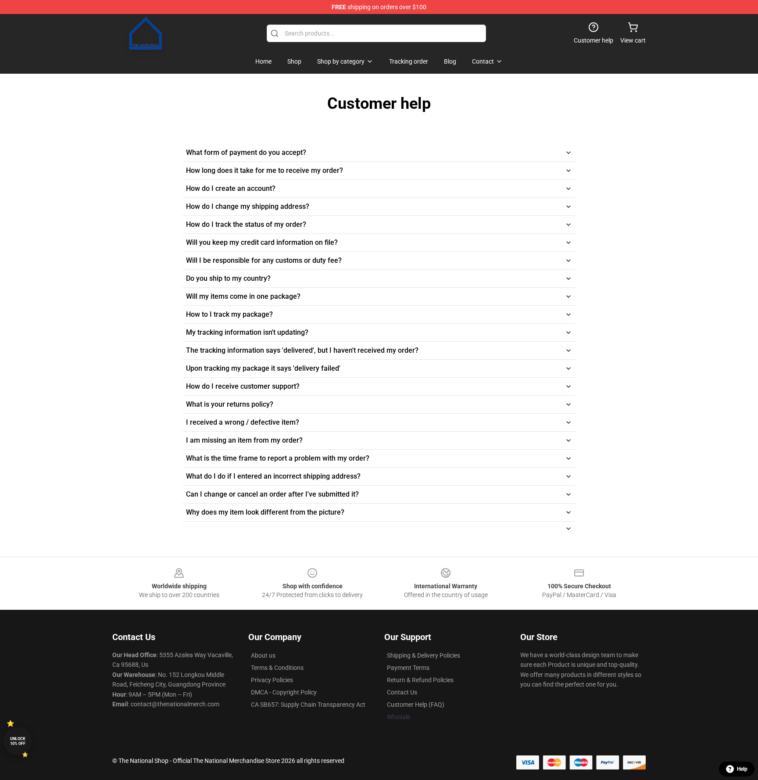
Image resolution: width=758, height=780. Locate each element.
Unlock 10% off (17, 741)
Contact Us (402, 692)
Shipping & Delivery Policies (423, 655)
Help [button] (742, 769)
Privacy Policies (272, 679)
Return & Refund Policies (420, 679)
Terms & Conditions (277, 667)
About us (263, 655)
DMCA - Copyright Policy (284, 692)
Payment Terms (408, 667)
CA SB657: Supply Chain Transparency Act (308, 704)
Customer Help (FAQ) (415, 704)
